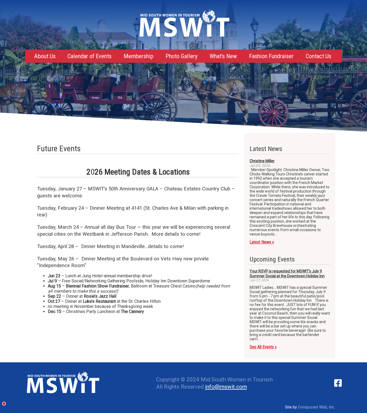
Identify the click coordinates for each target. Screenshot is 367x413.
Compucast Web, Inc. (316, 407)
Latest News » (262, 242)
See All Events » (263, 346)
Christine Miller (262, 161)
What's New (223, 56)
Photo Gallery (181, 56)
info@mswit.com (226, 387)
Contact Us (318, 56)
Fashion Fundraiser (271, 56)
